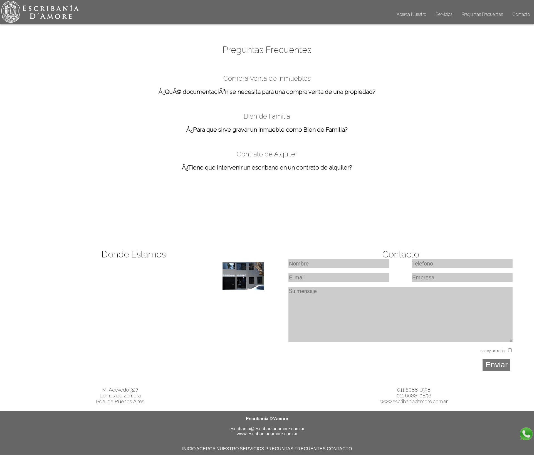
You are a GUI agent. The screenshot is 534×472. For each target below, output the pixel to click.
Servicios (444, 14)
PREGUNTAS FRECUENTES (295, 448)
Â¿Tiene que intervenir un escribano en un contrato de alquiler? (267, 167)
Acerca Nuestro (411, 14)
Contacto (521, 14)
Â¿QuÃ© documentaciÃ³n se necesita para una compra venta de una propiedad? (267, 91)
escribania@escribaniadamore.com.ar (267, 428)
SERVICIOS (252, 448)
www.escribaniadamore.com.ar (414, 401)
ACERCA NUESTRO (217, 448)
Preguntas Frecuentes (482, 14)
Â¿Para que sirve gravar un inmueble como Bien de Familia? (267, 129)
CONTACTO (339, 448)
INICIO (189, 448)
